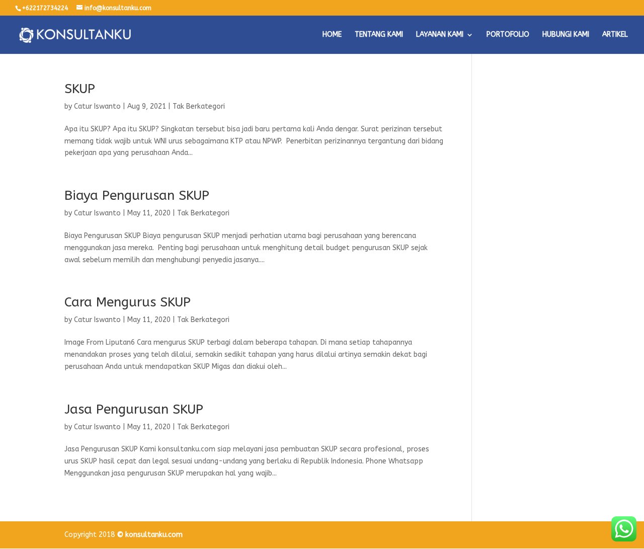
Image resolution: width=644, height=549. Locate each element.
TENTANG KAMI (379, 35)
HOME (332, 35)
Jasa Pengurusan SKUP (133, 409)
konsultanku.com (154, 534)
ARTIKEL (615, 35)
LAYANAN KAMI (439, 35)
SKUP (79, 89)
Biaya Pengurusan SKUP (136, 195)
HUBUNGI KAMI (565, 35)
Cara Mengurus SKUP (127, 302)
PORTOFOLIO (508, 35)
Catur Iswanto (97, 106)
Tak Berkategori (199, 106)
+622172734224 (45, 8)
